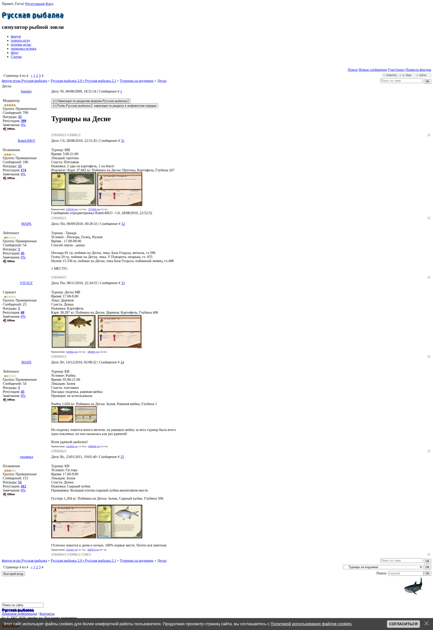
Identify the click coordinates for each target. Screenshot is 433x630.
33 (123, 283)
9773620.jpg (94, 209)
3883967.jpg (93, 352)
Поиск (353, 70)
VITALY (26, 283)
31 (122, 141)
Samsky (26, 91)
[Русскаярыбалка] (33, 15)
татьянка (26, 457)
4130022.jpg (72, 352)
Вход (49, 4)
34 (122, 362)
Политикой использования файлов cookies (311, 624)
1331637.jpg (72, 549)
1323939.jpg (72, 446)
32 (123, 224)
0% (23, 125)
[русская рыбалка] (18, 609)
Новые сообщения (373, 70)
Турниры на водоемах (137, 81)
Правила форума (418, 70)
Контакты (47, 614)
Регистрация (35, 4)
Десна (161, 81)
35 (122, 457)
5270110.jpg (72, 209)
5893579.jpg (93, 549)
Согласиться (403, 624)
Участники (396, 70)
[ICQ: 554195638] (86, 554)
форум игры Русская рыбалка (24, 81)
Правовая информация (19, 614)
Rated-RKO (26, 141)
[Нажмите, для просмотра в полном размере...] (73, 205)
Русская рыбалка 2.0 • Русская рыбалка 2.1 (83, 81)
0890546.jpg (94, 446)
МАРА (26, 224)
